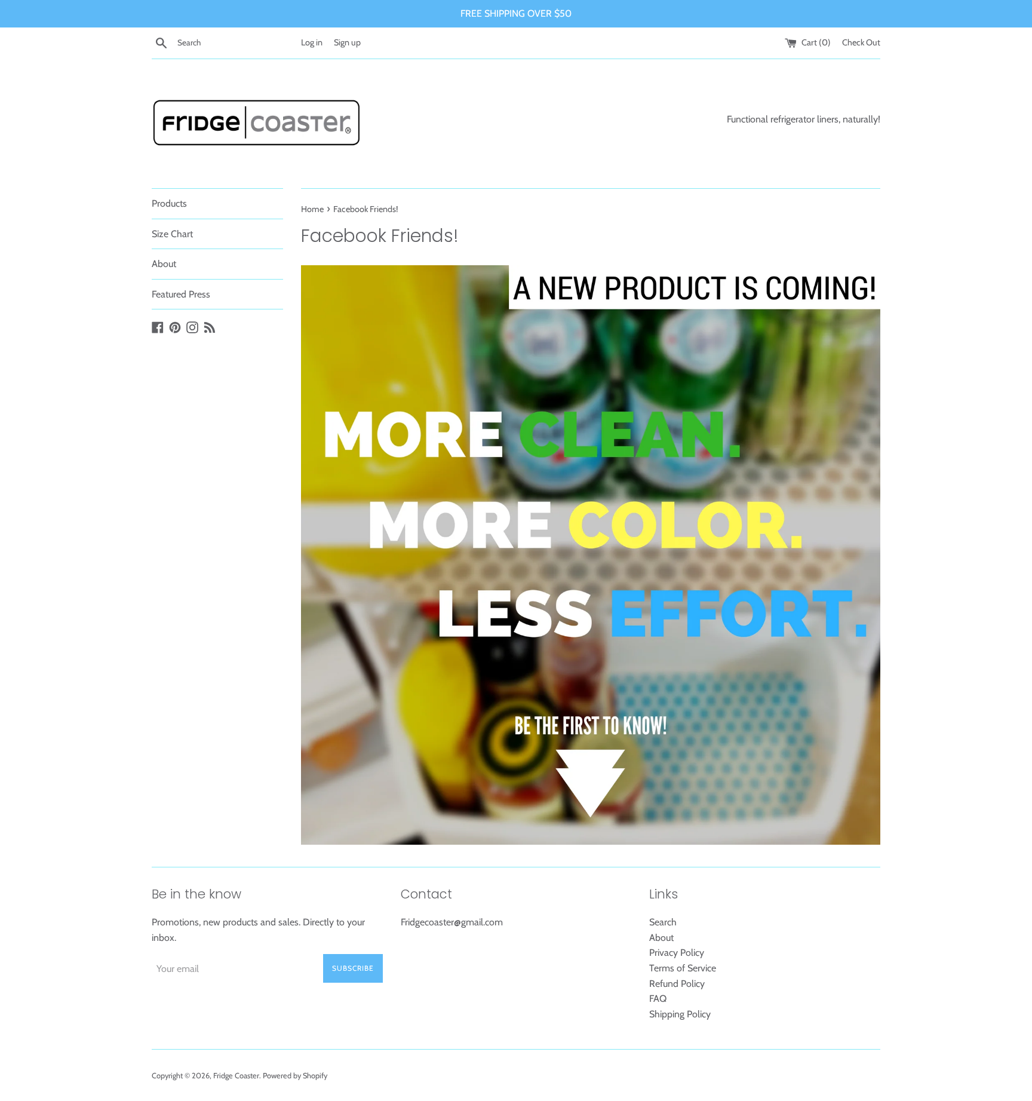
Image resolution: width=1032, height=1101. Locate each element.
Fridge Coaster (236, 1075)
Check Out (861, 42)
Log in (311, 42)
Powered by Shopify (295, 1075)
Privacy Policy (676, 952)
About (164, 263)
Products (169, 203)
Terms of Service (682, 968)
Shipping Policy (680, 1014)
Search (663, 922)
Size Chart (172, 234)
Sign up (347, 42)
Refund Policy (677, 983)
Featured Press (181, 294)
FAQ (657, 998)
